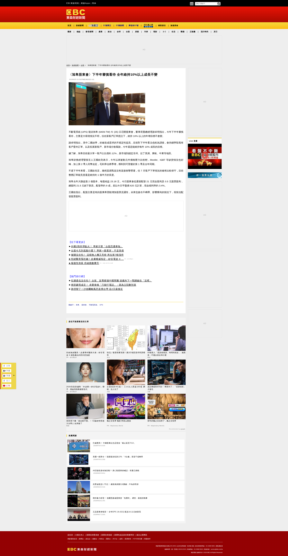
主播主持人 (79, 535)
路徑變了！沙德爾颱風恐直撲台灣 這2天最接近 (97, 289)
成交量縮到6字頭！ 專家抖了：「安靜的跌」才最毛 (166, 388)
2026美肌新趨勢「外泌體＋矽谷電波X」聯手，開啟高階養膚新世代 (85, 388)
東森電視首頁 (72, 539)
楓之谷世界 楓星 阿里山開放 (119, 421)
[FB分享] (6, 367)
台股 (128, 32)
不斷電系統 (93, 305)
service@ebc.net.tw (217, 549)
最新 (69, 32)
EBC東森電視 (72, 3)
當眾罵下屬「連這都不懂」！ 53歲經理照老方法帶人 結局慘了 (85, 422)
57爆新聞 (120, 25)
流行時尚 (204, 32)
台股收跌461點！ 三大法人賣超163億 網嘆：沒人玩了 (126, 388)
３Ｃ (164, 32)
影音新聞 (89, 32)
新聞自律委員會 (92, 535)
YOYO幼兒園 (137, 539)
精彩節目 (162, 25)
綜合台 (88, 539)
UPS (101, 305)
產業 (100, 32)
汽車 (146, 32)
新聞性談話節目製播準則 (124, 535)
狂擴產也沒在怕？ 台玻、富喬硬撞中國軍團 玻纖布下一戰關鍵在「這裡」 (111, 280)
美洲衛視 (128, 539)
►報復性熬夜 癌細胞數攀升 (84, 263)
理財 (155, 32)
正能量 (193, 32)
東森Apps (85, 3)
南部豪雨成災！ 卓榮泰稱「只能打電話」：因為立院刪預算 (103, 285)
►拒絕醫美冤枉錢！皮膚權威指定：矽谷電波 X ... (96, 259)
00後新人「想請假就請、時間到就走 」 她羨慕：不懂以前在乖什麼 (166, 354)
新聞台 (81, 539)
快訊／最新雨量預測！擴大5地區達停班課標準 (126, 354)
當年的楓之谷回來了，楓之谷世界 (161, 421)
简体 (94, 3)
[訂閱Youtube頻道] (6, 387)
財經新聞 (80, 25)
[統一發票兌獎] (205, 177)
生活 (173, 32)
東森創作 (147, 539)
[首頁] (75, 14)
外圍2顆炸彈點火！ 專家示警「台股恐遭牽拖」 (97, 246)
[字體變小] (6, 377)
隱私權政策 (219, 546)
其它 (216, 32)
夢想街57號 (134, 25)
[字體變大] (6, 372)
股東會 (84, 305)
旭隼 (77, 305)
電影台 (108, 539)
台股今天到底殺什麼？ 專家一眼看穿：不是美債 (97, 250)
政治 (110, 32)
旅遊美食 (174, 25)
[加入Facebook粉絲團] (6, 382)
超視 (121, 539)
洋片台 (115, 539)
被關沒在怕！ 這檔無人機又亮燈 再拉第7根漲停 (97, 255)
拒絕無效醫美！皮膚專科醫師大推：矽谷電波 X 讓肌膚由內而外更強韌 (85, 354)
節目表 (70, 535)
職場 (182, 32)
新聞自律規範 (106, 535)
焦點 (78, 32)
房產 (137, 32)
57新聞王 (107, 25)
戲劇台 (94, 539)
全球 (119, 32)
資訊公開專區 (141, 535)
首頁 (69, 25)
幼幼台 (101, 539)
